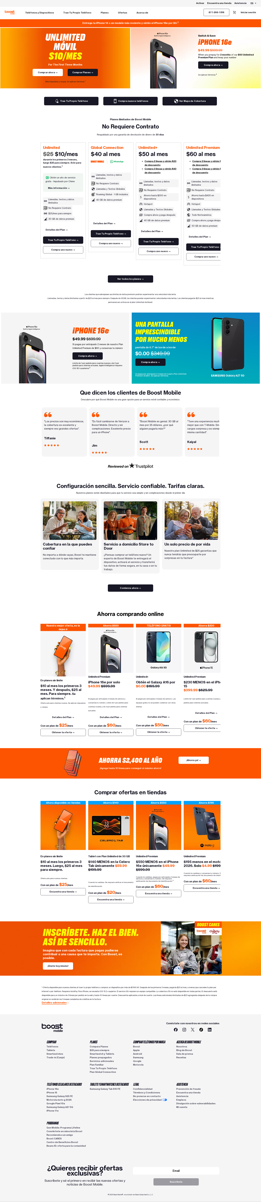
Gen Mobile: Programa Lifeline (63, 1127)
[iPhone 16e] (111, 650)
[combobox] (253, 3)
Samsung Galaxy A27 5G (60, 1107)
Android (137, 1054)
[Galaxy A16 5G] (158, 650)
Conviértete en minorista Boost (64, 1131)
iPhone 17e (53, 1110)
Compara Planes (99, 1046)
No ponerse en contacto (147, 1096)
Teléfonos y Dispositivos (39, 12)
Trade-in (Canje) (56, 1057)
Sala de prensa (184, 1054)
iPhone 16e (53, 1089)
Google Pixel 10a (56, 1103)
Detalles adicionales (54, 1002)
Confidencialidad (142, 1089)
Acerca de (142, 12)
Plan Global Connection (103, 1072)
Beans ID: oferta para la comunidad (66, 1146)
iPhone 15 (52, 1092)
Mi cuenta (181, 1107)
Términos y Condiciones (146, 1092)
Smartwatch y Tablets (102, 1054)
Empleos (181, 1100)
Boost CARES (54, 1138)
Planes (105, 12)
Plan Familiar (97, 1064)
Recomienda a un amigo (60, 1135)
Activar (200, 3)
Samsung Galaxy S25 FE (60, 1096)
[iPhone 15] (206, 650)
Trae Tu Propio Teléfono (77, 12)
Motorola (138, 1064)
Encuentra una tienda (219, 3)
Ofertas (122, 12)
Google (137, 1061)
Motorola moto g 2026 (59, 1100)
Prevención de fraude (188, 1089)
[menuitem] (40, 12)
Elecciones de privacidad (147, 1100)
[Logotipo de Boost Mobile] (10, 12)
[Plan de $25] (63, 653)
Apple (136, 1050)
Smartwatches (55, 1054)
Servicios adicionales (102, 1061)
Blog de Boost (184, 1050)
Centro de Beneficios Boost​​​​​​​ (62, 1142)
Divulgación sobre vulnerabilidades (196, 1103)
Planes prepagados (101, 1057)
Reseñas (181, 1057)
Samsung (138, 1057)
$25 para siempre (99, 1050)
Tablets (51, 1050)
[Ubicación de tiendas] (111, 827)
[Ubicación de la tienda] (63, 827)
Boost (136, 1046)
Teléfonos (52, 1046)
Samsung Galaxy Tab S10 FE (105, 1089)
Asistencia (240, 3)
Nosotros (181, 1046)
